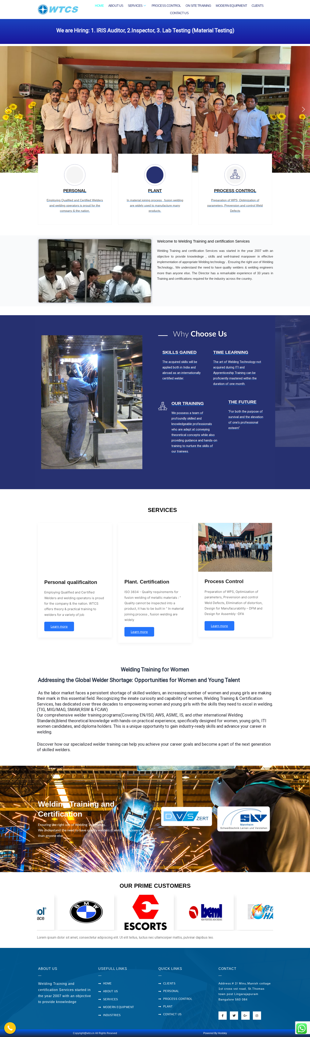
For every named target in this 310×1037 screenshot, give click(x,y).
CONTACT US (179, 13)
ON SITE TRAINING (198, 5)
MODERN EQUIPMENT (231, 5)
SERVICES (135, 5)
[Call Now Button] (10, 1028)
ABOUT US (115, 5)
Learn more (59, 626)
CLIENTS (258, 5)
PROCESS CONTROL (166, 5)
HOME (99, 5)
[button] (6, 109)
